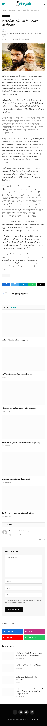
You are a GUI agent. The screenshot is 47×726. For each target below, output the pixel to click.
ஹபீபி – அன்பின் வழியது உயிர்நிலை (15, 340)
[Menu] (3, 3)
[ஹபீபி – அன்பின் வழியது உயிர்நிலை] (23, 325)
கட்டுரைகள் (6, 16)
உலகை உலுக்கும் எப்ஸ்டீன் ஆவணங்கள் (16, 479)
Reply (41, 539)
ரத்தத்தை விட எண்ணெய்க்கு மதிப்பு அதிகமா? (19, 408)
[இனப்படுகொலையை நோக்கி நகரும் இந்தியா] (23, 498)
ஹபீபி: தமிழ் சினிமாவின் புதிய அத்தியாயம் (17, 374)
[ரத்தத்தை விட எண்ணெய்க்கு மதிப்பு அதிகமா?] (23, 393)
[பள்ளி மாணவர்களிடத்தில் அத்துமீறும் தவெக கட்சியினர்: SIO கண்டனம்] (8, 656)
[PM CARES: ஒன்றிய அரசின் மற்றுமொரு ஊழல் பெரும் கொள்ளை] (23, 427)
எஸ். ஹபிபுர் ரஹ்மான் (14, 33)
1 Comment (14, 39)
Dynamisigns (35, 719)
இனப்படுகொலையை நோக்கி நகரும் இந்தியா (18, 513)
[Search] (44, 3)
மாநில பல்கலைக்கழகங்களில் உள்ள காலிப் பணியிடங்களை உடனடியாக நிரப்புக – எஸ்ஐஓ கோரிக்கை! (30, 691)
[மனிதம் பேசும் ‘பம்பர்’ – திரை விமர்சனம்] (23, 57)
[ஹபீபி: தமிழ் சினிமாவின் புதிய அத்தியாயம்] (23, 359)
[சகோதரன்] (23, 3)
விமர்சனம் (6, 275)
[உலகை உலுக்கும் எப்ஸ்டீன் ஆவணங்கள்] (23, 464)
